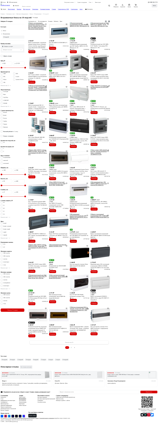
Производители (4, 403)
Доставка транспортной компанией (46, 398)
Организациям (22, 402)
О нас (2, 398)
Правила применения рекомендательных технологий (8, 407)
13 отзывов (117, 372)
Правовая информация (6, 405)
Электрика (35, 9)
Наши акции (22, 397)
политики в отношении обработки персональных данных (25, 418)
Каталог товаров (5, 410)
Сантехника (74, 9)
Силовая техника (45, 9)
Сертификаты (4, 402)
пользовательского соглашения (47, 418)
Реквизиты (3, 397)
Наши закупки (22, 405)
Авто (81, 9)
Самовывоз (40, 400)
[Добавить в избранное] (45, 24)
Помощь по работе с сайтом (63, 400)
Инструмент (11, 9)
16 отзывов (12, 372)
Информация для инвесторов (8, 400)
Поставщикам (22, 400)
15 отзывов (64, 372)
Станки (54, 9)
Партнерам (21, 403)
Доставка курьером (42, 397)
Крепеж (19, 9)
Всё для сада (26, 9)
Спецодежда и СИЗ (63, 9)
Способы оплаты (42, 402)
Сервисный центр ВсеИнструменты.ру (65, 397)
